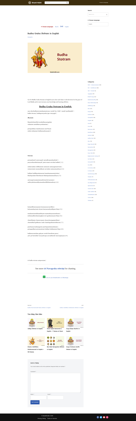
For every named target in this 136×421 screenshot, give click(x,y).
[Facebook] (98, 417)
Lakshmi (90, 135)
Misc (89, 141)
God (89, 123)
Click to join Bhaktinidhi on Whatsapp (56, 278)
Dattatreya (90, 106)
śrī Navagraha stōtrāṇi (54, 268)
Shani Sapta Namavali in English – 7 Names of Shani (55, 330)
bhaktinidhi (46, 416)
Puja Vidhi (90, 153)
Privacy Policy (42, 418)
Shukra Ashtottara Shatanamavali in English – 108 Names (36, 349)
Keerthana (90, 132)
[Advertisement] (56, 15)
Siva (89, 165)
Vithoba (90, 201)
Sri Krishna (90, 168)
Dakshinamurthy (92, 100)
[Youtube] (104, 417)
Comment (33, 372)
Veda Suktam (91, 192)
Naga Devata (91, 144)
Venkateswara (91, 195)
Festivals (90, 115)
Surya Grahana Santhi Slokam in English (73, 348)
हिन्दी (61, 27)
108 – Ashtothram (92, 88)
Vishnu (89, 198)
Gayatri (90, 121)
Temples (90, 177)
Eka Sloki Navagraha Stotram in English (55, 348)
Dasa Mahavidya (92, 103)
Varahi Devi (91, 189)
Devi (89, 109)
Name (32, 394)
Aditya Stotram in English (35, 329)
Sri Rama (90, 171)
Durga (89, 112)
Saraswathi (90, 162)
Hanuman (90, 129)
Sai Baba (90, 159)
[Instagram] (107, 417)
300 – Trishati (91, 91)
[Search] (67, 2)
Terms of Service (52, 418)
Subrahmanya (91, 174)
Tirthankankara (91, 180)
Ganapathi (90, 118)
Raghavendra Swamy (93, 156)
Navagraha (30, 37)
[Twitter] (101, 417)
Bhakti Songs (91, 97)
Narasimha (90, 147)
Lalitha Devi (91, 138)
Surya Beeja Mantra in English (73, 330)
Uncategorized (91, 183)
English (67, 27)
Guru (89, 126)
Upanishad (90, 186)
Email (49, 394)
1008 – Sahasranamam (93, 85)
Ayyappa (90, 94)
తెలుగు (57, 27)
